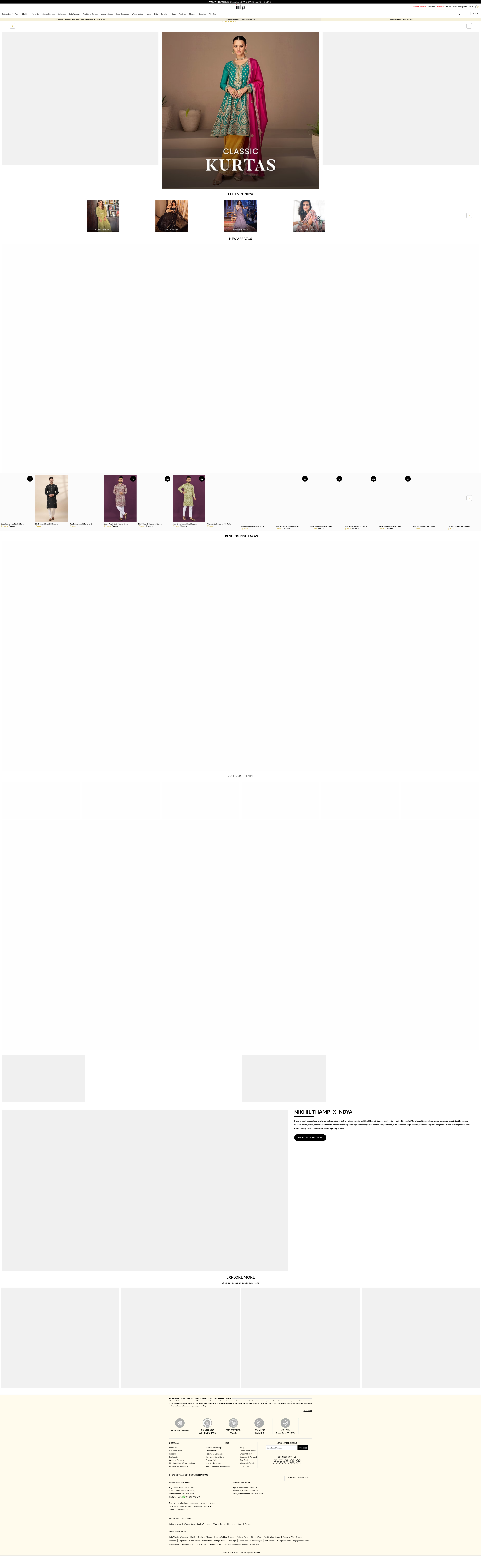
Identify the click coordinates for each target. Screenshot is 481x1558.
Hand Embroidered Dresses (236, 1544)
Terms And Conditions (215, 1457)
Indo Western (74, 14)
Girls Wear (243, 1540)
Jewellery (164, 14)
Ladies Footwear (204, 1524)
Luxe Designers (122, 14)
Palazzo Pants (243, 1537)
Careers (172, 1454)
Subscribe (303, 1448)
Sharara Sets (202, 1544)
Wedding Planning (176, 1460)
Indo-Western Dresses (178, 1537)
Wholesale (440, 7)
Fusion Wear (174, 1544)
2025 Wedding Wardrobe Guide (182, 1463)
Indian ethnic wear (201, 1403)
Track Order (431, 6)
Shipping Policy (246, 1454)
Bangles (248, 1524)
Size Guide (244, 1460)
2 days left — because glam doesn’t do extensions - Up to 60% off (80, 20)
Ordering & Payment (248, 1457)
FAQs (242, 1447)
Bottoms (172, 1540)
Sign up (471, 6)
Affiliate (448, 6)
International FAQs (214, 1447)
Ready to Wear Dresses (292, 1537)
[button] (222, 21)
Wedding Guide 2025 (419, 6)
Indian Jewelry (175, 1524)
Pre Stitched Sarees (272, 1537)
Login (465, 6)
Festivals (182, 14)
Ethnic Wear (256, 1537)
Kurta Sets (254, 1544)
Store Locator (457, 6)
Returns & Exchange (214, 1454)
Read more (308, 1411)
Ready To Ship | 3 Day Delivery (400, 20)
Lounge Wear (219, 1540)
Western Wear (137, 14)
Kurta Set (35, 14)
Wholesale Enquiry (247, 1463)
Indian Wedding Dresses (224, 1537)
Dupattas (202, 14)
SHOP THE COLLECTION (310, 1137)
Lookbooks (244, 1466)
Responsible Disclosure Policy (218, 1466)
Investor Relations (213, 1463)
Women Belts (219, 1524)
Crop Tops (232, 1540)
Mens (149, 14)
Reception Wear (284, 1540)
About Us (173, 1447)
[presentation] (12, 26)
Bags (174, 14)
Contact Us (173, 1457)
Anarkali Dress (188, 1544)
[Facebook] (275, 1461)
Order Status (211, 1450)
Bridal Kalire (194, 1540)
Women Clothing (22, 14)
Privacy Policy (211, 1460)
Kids (156, 14)
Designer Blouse (205, 1537)
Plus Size (212, 14)
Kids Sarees (270, 1540)
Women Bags (189, 1524)
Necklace (231, 1524)
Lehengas (62, 14)
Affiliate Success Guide (178, 1466)
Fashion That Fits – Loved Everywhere (240, 20)
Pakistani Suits (216, 1544)
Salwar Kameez (48, 14)
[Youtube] (292, 1461)
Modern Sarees (107, 14)
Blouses (192, 14)
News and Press (175, 1450)
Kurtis (193, 1537)
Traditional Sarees (90, 14)
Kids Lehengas (256, 1540)
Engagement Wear (301, 1540)
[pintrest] (298, 1461)
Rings (239, 1524)
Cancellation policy (248, 1450)
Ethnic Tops (207, 1540)
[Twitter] (281, 1461)
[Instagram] (286, 1461)
